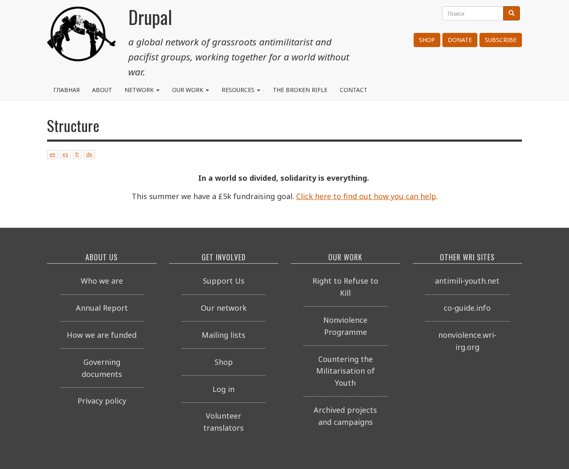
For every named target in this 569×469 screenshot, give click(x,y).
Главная (66, 90)
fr (77, 154)
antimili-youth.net (467, 281)
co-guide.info (467, 308)
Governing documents (102, 368)
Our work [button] (188, 90)
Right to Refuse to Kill (345, 287)
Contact (353, 90)
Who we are (102, 281)
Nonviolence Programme (345, 326)
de (89, 154)
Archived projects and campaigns (345, 416)
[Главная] (81, 37)
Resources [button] (239, 90)
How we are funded (102, 335)
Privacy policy (101, 401)
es (65, 154)
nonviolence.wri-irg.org (467, 341)
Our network (224, 308)
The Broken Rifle (300, 90)
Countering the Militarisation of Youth (345, 371)
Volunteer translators (223, 422)
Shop (427, 40)
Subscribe (501, 40)
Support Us (224, 281)
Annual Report (102, 308)
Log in (223, 389)
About (102, 90)
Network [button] (140, 90)
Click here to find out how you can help (366, 196)
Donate (460, 40)
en (52, 154)
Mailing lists (223, 335)
